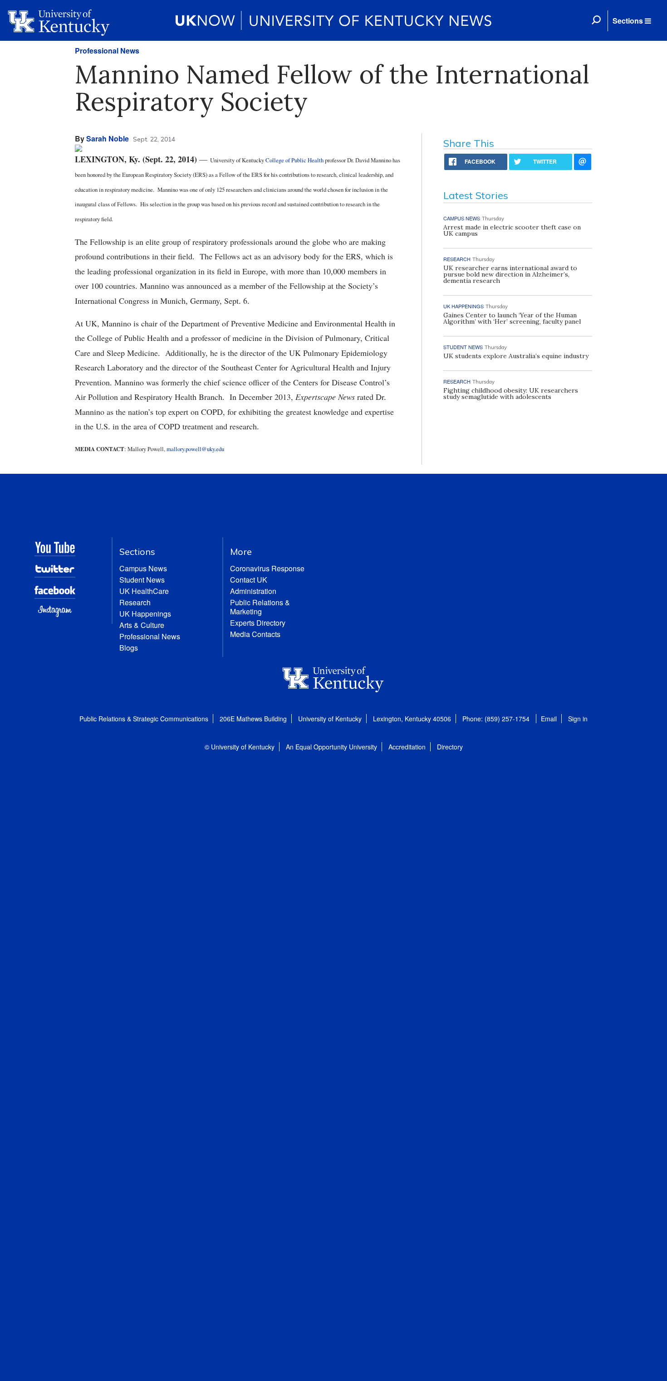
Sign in (578, 718)
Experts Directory (257, 623)
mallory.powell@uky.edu (195, 449)
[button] (632, 20)
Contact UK (248, 579)
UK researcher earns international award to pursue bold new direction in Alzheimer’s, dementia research (510, 274)
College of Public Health (294, 160)
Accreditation (407, 746)
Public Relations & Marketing (260, 607)
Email (549, 718)
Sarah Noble (107, 138)
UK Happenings (145, 613)
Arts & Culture (141, 625)
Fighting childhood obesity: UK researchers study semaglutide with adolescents (510, 393)
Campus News (143, 568)
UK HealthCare (144, 591)
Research (135, 602)
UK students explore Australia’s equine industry (516, 356)
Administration (253, 591)
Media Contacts (255, 634)
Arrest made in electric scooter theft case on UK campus (512, 230)
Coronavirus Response (267, 568)
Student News (142, 579)
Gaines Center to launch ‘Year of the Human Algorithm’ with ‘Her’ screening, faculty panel (512, 318)
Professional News (107, 50)
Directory (450, 746)
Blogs (128, 647)
